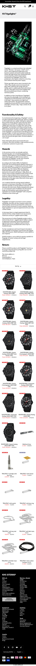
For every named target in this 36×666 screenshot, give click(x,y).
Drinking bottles (7, 623)
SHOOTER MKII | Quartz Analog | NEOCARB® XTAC (26, 292)
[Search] (25, 6)
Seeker (22, 589)
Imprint (4, 592)
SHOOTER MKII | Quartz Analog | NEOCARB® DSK (9, 322)
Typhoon (22, 592)
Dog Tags (4, 615)
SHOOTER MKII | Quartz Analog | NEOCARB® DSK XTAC (27, 323)
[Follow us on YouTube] (17, 647)
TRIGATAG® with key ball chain (9, 532)
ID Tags (4, 614)
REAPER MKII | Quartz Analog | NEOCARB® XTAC (9, 445)
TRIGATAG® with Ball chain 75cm (9, 561)
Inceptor (22, 583)
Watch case (5, 611)
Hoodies (22, 611)
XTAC (21, 602)
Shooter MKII (23, 587)
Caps (21, 612)
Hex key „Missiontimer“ (26, 624)
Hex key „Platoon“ (25, 626)
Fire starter (23, 620)
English (19, 652)
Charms (4, 637)
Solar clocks (23, 601)
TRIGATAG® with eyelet (9, 503)
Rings (3, 618)
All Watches (23, 581)
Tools (3, 620)
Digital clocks (24, 596)
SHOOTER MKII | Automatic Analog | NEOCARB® (26, 384)
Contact (4, 581)
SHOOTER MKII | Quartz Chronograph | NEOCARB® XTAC (9, 385)
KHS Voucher (6, 626)
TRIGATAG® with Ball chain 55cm (26, 532)
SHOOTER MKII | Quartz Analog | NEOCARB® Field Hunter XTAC (9, 354)
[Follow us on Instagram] (13, 647)
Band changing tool (25, 623)
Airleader (22, 584)
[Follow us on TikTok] (21, 647)
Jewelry (4, 617)
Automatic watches (25, 598)
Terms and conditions (8, 593)
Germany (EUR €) (8, 652)
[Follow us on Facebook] (4, 647)
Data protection (6, 595)
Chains (4, 636)
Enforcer (22, 590)
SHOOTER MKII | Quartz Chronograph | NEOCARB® (26, 353)
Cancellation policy (7, 589)
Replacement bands (8, 609)
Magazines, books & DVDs (7, 628)
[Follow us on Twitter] (8, 647)
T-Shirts (22, 609)
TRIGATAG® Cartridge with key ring (9, 474)
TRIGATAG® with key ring (27, 503)
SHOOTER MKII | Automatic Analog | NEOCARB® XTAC (9, 415)
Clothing (4, 621)
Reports (4, 586)
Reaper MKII (23, 586)
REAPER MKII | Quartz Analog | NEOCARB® (27, 415)
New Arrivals (23, 595)
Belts (21, 615)
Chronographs (24, 599)
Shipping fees (6, 587)
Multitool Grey (27, 444)
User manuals (6, 584)
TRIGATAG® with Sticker (26, 474)
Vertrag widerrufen (7, 590)
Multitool (22, 621)
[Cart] (29, 6)
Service (4, 583)
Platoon (22, 593)
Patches (4, 624)
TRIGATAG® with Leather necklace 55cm (27, 561)
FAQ (3, 580)
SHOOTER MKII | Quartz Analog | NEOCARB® (9, 292)
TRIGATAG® (5, 612)
